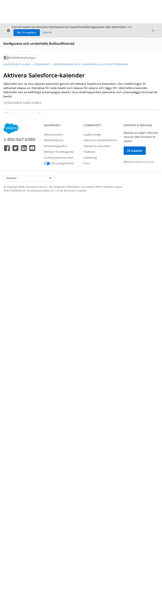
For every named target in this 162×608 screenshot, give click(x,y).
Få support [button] (134, 151)
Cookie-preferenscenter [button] (59, 157)
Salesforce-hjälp (17, 64)
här (129, 27)
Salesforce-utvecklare (97, 146)
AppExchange (92, 134)
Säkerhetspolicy (53, 140)
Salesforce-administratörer (100, 140)
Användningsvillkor (56, 146)
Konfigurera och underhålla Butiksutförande (91, 64)
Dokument (42, 64)
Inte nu (47, 32)
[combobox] (29, 178)
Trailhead (89, 152)
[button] (29, 178)
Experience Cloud (143, 161)
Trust (87, 163)
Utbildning (90, 157)
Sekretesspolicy (53, 134)
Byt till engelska (26, 32)
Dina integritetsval (62, 163)
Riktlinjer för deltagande (59, 152)
